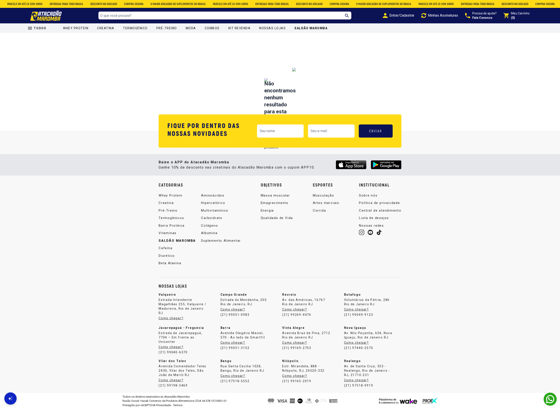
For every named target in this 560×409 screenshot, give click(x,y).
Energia (267, 210)
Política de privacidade (379, 203)
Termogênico (135, 28)
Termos (177, 405)
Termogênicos (171, 218)
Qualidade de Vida (277, 218)
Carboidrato (211, 218)
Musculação (323, 195)
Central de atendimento (380, 210)
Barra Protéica (172, 226)
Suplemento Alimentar (221, 241)
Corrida (319, 210)
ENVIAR (375, 131)
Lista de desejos (374, 218)
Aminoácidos (212, 195)
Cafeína (166, 248)
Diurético (167, 256)
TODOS (40, 28)
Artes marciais (326, 203)
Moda (191, 28)
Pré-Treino (166, 28)
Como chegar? (171, 318)
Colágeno (209, 226)
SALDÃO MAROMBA (310, 28)
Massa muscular (275, 195)
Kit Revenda (239, 28)
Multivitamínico (214, 210)
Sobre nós (368, 195)
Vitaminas (168, 233)
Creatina (105, 28)
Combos (212, 28)
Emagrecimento (275, 203)
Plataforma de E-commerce (387, 401)
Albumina (209, 233)
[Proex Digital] (430, 400)
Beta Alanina (170, 263)
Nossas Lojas (272, 28)
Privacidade (163, 405)
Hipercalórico (213, 203)
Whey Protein (75, 28)
